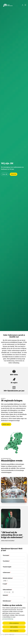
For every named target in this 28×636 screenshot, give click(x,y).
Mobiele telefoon (8, 578)
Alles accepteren (14, 623)
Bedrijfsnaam (7, 601)
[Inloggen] (22, 5)
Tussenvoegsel (7, 567)
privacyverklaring (7, 619)
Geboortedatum (7, 589)
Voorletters (6, 561)
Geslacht (5, 595)
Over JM (4, 174)
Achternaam (6, 572)
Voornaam (6, 555)
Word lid (13, 174)
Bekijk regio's (6, 424)
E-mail (5, 584)
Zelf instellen (14, 627)
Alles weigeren (14, 631)
